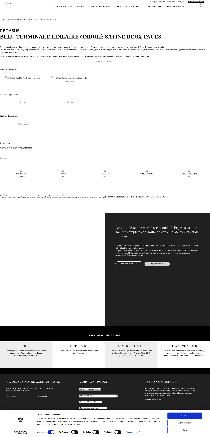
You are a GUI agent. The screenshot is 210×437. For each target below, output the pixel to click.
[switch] (74, 432)
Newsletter (162, 2)
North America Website (196, 2)
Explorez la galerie (157, 264)
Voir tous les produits (129, 264)
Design (2, 19)
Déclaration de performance (16, 148)
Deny (185, 430)
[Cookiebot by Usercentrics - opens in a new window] (20, 432)
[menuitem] (64, 6)
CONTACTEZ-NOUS (156, 196)
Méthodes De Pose (152, 400)
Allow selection (184, 423)
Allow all (184, 416)
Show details (131, 432)
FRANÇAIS (180, 2)
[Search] (202, 5)
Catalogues (153, 2)
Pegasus (9, 19)
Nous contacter (171, 2)
